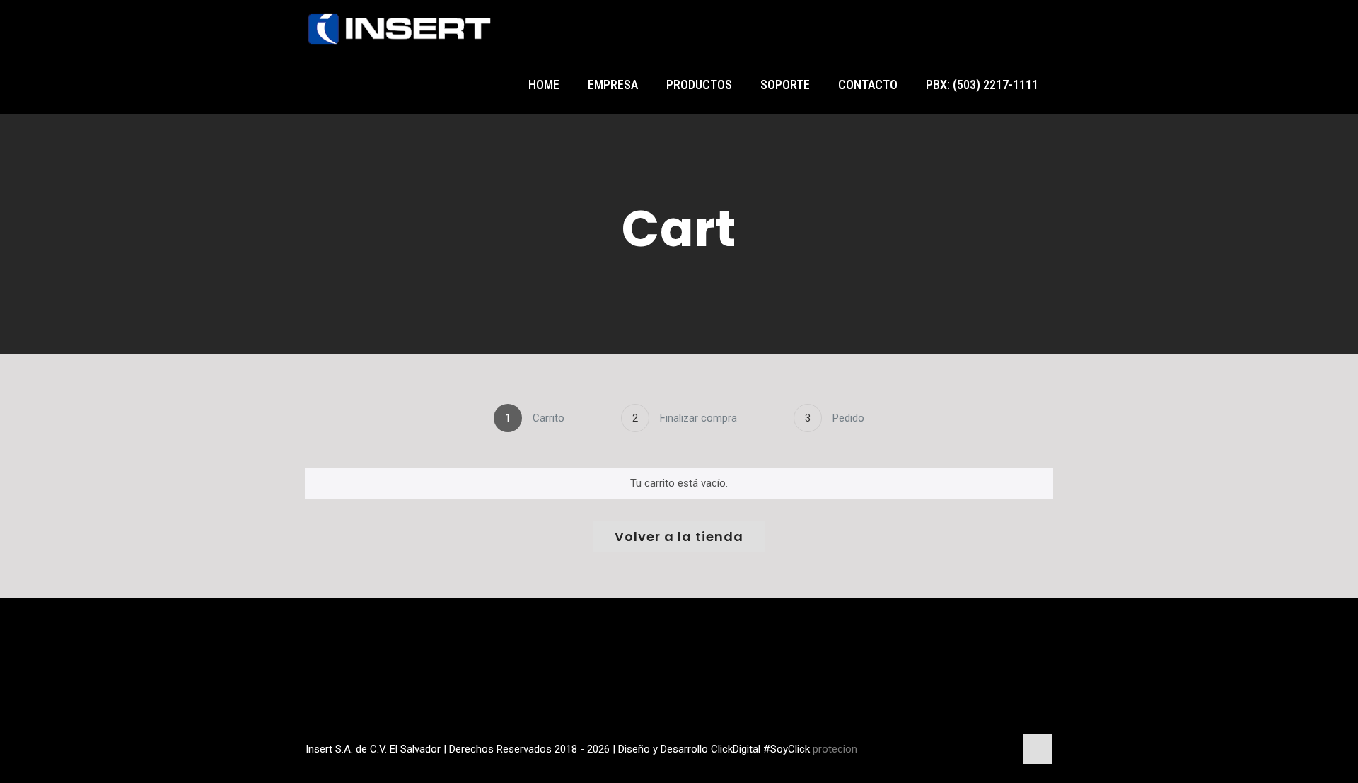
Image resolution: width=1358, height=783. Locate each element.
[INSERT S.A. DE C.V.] (399, 28)
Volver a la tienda (679, 536)
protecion (835, 749)
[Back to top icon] (1037, 749)
